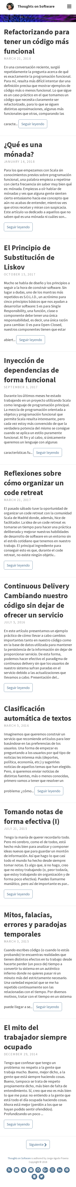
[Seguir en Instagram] (52, 1169)
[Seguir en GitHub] (38, 1169)
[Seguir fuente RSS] (9, 1169)
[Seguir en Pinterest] (66, 1169)
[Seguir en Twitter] (41, 1176)
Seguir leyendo (32, 123)
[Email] (16, 1169)
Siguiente (36, 1144)
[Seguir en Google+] (45, 1169)
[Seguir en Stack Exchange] (34, 1176)
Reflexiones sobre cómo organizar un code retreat (34, 482)
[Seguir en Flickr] (31, 1169)
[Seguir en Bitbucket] (23, 1169)
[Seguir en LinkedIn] (59, 1169)
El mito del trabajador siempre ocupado (35, 1037)
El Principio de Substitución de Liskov (29, 257)
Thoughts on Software (36, 6)
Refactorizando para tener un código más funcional (36, 41)
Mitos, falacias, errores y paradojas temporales (35, 924)
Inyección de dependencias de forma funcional (31, 370)
